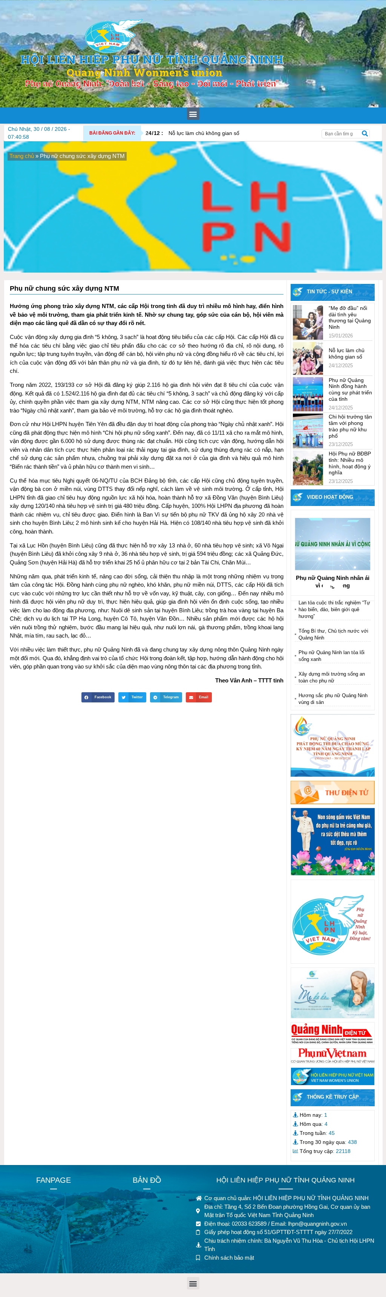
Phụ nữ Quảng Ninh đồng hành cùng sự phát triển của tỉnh (350, 389)
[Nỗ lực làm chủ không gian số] (308, 358)
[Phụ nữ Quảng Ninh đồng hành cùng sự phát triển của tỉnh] (308, 394)
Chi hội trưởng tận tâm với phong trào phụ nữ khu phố (350, 426)
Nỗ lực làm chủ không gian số (192, 133)
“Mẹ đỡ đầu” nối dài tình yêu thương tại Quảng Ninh (350, 317)
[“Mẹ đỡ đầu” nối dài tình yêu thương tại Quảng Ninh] (308, 322)
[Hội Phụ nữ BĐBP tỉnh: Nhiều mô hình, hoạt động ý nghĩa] (308, 468)
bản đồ (147, 1180)
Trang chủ (21, 156)
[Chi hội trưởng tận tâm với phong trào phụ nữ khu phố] (308, 431)
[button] (193, 113)
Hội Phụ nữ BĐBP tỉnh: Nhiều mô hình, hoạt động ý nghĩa (350, 463)
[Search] (364, 134)
